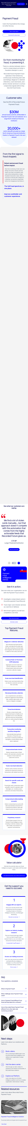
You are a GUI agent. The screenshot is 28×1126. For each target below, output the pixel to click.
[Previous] (9, 563)
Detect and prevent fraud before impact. (13, 164)
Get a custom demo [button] (14, 31)
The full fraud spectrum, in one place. (14, 187)
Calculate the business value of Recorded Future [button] (14, 875)
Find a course (13, 967)
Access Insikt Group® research (13, 943)
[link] (14, 1112)
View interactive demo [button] (14, 618)
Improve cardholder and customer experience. (13, 195)
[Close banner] (26, 4)
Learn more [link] (21, 4)
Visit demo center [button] (14, 622)
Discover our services (13, 917)
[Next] (19, 563)
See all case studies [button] (14, 549)
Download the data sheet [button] (14, 35)
